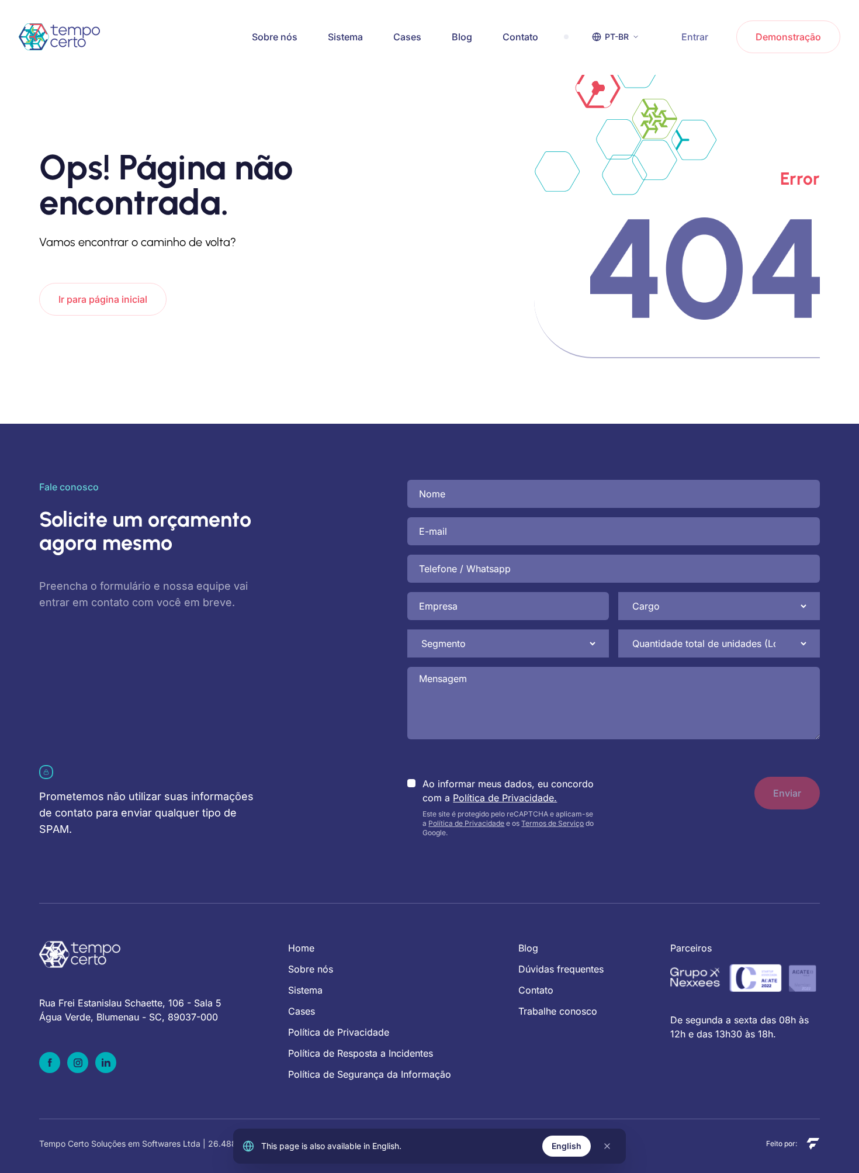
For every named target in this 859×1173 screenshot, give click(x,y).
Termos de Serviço (552, 823)
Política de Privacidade (466, 823)
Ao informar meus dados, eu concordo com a (508, 791)
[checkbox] (411, 783)
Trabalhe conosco (557, 1011)
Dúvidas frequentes (561, 969)
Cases (407, 37)
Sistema (345, 37)
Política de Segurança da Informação (369, 1074)
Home (301, 948)
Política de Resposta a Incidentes (360, 1053)
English (566, 1146)
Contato (520, 37)
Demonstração (788, 37)
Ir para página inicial (102, 299)
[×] (607, 1146)
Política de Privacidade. (505, 798)
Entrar (694, 37)
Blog (462, 37)
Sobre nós (274, 37)
